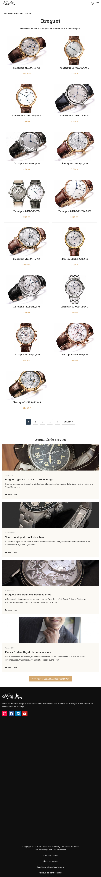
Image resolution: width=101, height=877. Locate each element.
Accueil (7, 13)
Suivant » (68, 421)
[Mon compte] (92, 3)
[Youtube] (24, 713)
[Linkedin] (18, 713)
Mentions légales (50, 861)
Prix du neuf (17, 13)
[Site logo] (8, 3)
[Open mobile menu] (97, 3)
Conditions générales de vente (50, 867)
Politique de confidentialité (50, 872)
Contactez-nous (50, 855)
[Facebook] (11, 713)
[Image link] (12, 696)
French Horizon (59, 849)
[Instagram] (4, 713)
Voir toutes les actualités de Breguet (50, 679)
